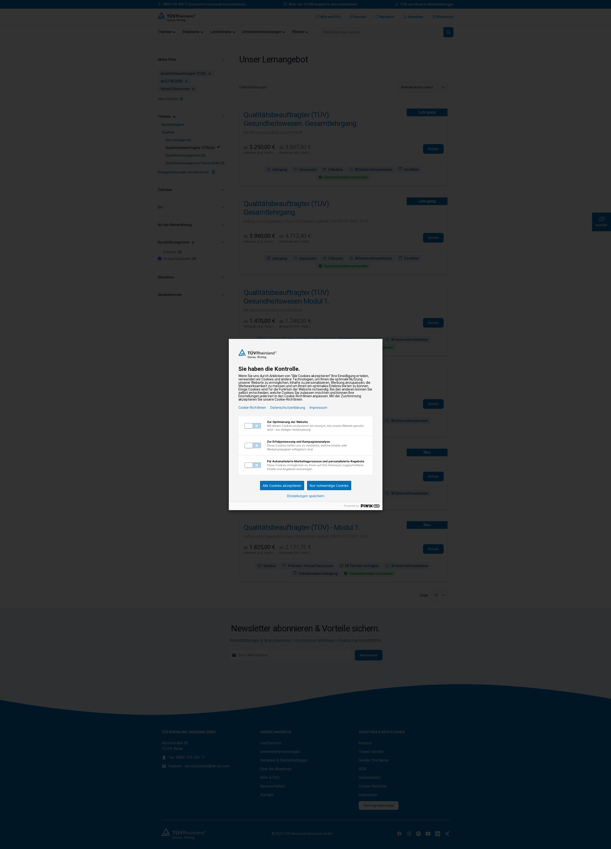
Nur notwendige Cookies (329, 485)
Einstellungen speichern (305, 496)
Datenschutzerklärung (287, 407)
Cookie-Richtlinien (252, 407)
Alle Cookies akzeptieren (282, 485)
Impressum (318, 407)
